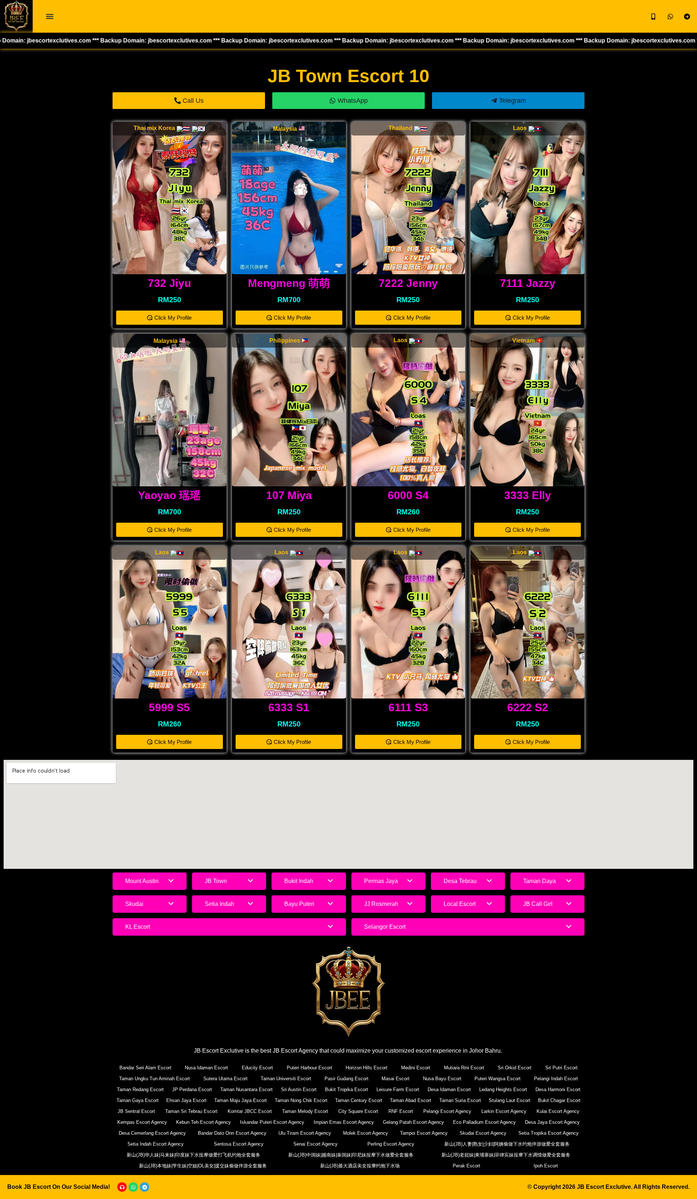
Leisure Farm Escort (397, 1089)
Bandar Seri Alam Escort (145, 1067)
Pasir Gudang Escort (346, 1078)
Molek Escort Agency (365, 1133)
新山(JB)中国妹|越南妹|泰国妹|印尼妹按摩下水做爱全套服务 (350, 1155)
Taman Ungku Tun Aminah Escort (154, 1078)
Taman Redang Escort (140, 1089)
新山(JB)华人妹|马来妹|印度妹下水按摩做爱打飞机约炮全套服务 (193, 1155)
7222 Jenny (408, 283)
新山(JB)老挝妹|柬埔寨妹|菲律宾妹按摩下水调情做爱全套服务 (505, 1155)
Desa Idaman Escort (449, 1089)
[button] (50, 17)
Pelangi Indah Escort (556, 1078)
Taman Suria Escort (460, 1100)
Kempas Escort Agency (142, 1122)
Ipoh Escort (546, 1165)
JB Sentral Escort (136, 1111)
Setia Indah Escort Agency (155, 1144)
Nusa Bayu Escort (442, 1078)
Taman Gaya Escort (138, 1100)
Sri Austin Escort (299, 1089)
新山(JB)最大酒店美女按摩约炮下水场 (360, 1165)
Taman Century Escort (358, 1100)
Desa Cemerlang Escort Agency (152, 1133)
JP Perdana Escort (192, 1089)
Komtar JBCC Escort (250, 1111)
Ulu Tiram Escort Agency (304, 1133)
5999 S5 (169, 707)
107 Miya (289, 495)
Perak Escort (466, 1165)
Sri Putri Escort (561, 1067)
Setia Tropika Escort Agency (548, 1133)
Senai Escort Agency (315, 1144)
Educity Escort (257, 1067)
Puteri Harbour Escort (309, 1067)
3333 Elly (527, 495)
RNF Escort (400, 1111)
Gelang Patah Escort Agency (413, 1122)
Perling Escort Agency (390, 1144)
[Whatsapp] (133, 1187)
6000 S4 (408, 495)
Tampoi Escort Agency (424, 1133)
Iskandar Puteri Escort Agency (272, 1122)
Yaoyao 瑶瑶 (169, 495)
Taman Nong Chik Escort (301, 1100)
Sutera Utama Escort (225, 1078)
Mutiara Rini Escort (464, 1067)
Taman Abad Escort (410, 1100)
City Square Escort (358, 1111)
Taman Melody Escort (305, 1111)
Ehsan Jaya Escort (186, 1100)
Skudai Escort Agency (483, 1133)
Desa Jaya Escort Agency (552, 1122)
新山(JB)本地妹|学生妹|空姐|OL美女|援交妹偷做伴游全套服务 (203, 1165)
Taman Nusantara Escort (246, 1089)
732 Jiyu (169, 283)
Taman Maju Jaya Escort (240, 1100)
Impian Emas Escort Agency (344, 1122)
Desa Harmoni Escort (557, 1089)
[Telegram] (144, 1187)
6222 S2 (527, 707)
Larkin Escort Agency (503, 1111)
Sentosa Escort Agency (239, 1144)
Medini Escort (415, 1067)
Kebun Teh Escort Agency (203, 1122)
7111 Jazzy (527, 283)
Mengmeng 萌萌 (289, 283)
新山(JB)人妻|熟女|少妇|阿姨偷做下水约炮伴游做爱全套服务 (507, 1144)
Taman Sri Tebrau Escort (191, 1111)
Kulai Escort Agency (558, 1111)
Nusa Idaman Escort (206, 1067)
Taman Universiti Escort (286, 1078)
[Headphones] (122, 1187)
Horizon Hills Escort (366, 1067)
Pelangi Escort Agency (447, 1111)
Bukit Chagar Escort (559, 1100)
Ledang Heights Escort (503, 1089)
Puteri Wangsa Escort (497, 1078)
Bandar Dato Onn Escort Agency (232, 1133)
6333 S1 (288, 707)
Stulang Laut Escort (509, 1100)
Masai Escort (395, 1078)
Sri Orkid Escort (514, 1067)
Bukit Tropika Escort (346, 1089)
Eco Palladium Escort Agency (484, 1122)
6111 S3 (408, 707)
